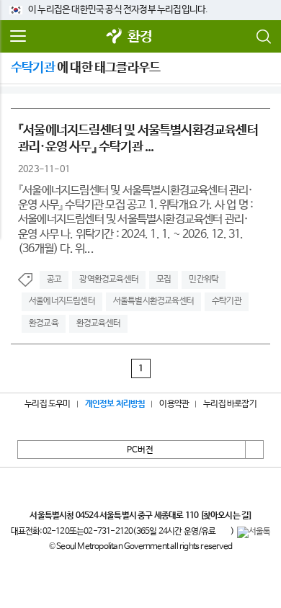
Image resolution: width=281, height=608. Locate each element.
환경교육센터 (98, 323)
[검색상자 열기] (263, 37)
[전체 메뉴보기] (18, 37)
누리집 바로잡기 (230, 404)
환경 (140, 37)
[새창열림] (114, 37)
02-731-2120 (108, 532)
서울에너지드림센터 (62, 301)
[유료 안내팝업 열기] (223, 532)
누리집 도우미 (47, 404)
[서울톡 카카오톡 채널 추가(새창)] (254, 532)
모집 (163, 279)
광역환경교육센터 (108, 279)
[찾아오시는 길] (225, 516)
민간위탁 (203, 279)
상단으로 (254, 449)
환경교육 (43, 323)
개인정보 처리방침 (115, 404)
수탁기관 (226, 301)
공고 (54, 279)
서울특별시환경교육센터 (153, 301)
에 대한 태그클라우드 (85, 68)
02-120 (56, 532)
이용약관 (174, 404)
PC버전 (140, 450)
